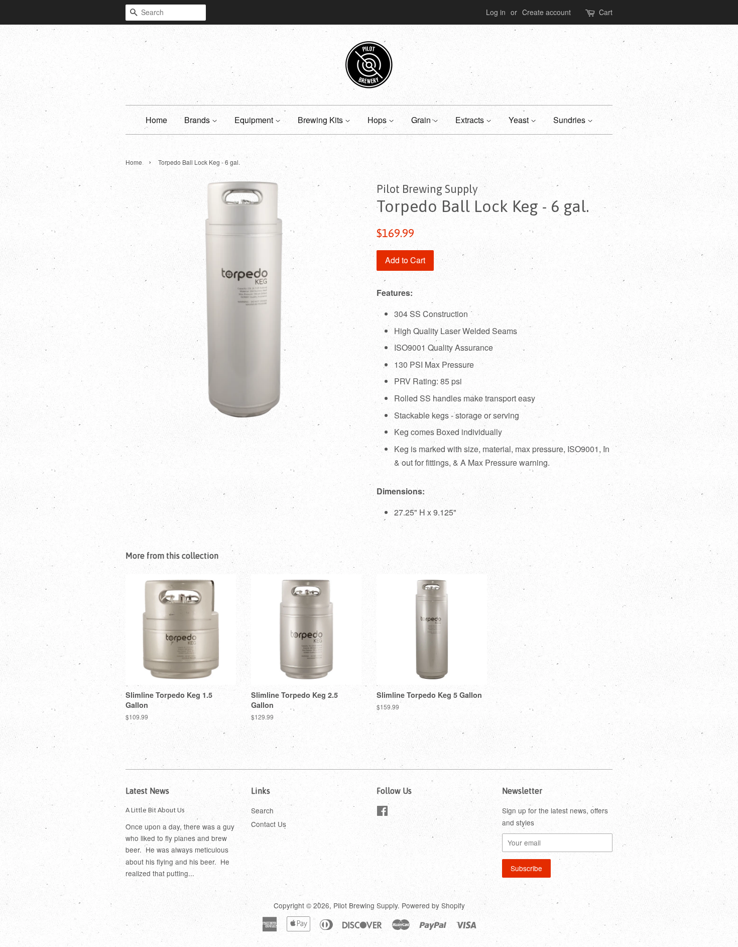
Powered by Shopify (433, 905)
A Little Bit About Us (155, 810)
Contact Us (268, 824)
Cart (605, 12)
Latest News (147, 790)
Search (262, 810)
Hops (378, 120)
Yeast (520, 120)
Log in (496, 12)
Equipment (254, 120)
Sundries (570, 120)
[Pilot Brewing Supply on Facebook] (382, 812)
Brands (198, 120)
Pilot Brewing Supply (365, 905)
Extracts (470, 120)
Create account (546, 12)
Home (156, 120)
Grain (422, 120)
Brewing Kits (321, 120)
